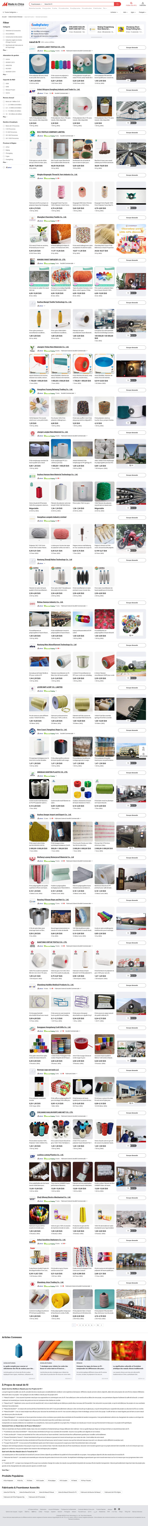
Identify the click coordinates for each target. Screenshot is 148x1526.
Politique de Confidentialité (68, 1509)
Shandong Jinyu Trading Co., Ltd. (50, 1282)
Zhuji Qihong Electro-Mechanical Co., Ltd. (54, 1197)
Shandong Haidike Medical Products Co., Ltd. (55, 985)
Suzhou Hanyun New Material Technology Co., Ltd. (57, 474)
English (21, 1511)
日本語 (40, 1511)
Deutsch (60, 1511)
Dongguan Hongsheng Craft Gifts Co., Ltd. (54, 1027)
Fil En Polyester (8, 1480)
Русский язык (82, 1511)
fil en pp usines (46, 8)
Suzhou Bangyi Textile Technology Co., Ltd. (54, 302)
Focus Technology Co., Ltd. (73, 1515)
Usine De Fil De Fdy (9, 1492)
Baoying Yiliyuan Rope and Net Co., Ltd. (53, 900)
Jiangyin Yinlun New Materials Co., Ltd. (53, 347)
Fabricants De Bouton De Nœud (90, 1492)
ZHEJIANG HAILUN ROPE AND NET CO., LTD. (55, 1112)
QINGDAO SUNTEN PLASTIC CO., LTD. (52, 772)
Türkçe (121, 1511)
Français (46, 1511)
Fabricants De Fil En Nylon (113, 1492)
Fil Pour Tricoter (86, 1480)
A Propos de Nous (33, 1509)
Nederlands (102, 1511)
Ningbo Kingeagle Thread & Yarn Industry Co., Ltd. (57, 174)
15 (98, 1325)
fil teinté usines (97, 8)
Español (53, 1511)
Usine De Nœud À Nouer (46, 1492)
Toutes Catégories (10, 12)
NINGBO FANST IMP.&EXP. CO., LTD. (51, 259)
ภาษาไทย (114, 1511)
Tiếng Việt (127, 1511)
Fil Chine (29, 1480)
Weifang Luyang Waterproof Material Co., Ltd (55, 857)
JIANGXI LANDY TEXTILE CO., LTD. (51, 47)
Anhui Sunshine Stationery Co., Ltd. (51, 1240)
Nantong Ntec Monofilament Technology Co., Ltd (56, 645)
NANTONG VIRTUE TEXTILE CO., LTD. (52, 942)
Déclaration (43, 1509)
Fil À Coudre (40, 1480)
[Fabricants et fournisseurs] (13, 4)
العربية (95, 1511)
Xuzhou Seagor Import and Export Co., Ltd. (54, 815)
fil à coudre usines (64, 8)
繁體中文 (34, 1511)
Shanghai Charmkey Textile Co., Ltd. (52, 217)
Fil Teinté (74, 1480)
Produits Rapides (101, 1509)
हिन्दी (108, 1511)
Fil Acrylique (51, 1480)
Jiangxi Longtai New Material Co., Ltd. (52, 432)
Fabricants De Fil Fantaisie (37, 1497)
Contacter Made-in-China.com (86, 1509)
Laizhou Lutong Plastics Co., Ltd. (50, 1155)
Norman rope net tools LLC (48, 1070)
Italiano (74, 1511)
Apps (132, 12)
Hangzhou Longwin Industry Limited (51, 517)
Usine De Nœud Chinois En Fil (67, 1492)
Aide (124, 12)
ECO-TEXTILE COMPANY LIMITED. (51, 132)
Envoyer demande (132, 47)
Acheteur (113, 12)
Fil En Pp (20, 1480)
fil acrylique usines (75, 8)
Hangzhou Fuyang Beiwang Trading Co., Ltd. (55, 389)
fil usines (54, 8)
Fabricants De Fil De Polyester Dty (14, 1497)
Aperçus (110, 1509)
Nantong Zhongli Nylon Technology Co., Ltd (54, 559)
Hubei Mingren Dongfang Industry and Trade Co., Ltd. (58, 89)
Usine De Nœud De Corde (27, 1492)
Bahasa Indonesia (137, 1511)
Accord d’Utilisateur (54, 1509)
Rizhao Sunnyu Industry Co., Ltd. (50, 602)
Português (67, 1511)
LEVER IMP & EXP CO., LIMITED (50, 687)
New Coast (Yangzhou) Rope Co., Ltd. (52, 730)
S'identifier (143, 5)
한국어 (90, 1511)
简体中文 (27, 1511)
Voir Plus (5, 1470)
